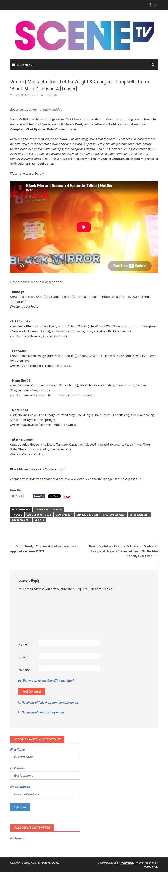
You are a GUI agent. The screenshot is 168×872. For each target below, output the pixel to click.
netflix (39, 520)
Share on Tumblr (39, 496)
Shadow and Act (50, 109)
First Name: (18, 749)
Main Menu (24, 65)
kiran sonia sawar (113, 514)
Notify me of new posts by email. (43, 712)
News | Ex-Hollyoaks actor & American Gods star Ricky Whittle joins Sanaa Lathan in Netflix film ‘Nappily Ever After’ (123, 551)
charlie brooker (87, 514)
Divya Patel (51, 95)
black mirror (64, 514)
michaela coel (21, 520)
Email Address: (20, 787)
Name (23, 644)
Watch (57, 509)
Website (24, 670)
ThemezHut (150, 867)
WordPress (126, 862)
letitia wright (139, 514)
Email (23, 657)
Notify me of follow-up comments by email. (50, 702)
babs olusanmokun (39, 514)
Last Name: (17, 768)
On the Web (42, 509)
